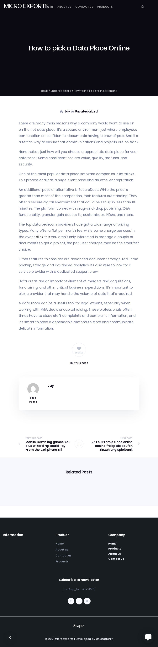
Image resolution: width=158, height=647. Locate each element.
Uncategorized (60, 91)
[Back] (79, 444)
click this (43, 237)
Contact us (84, 7)
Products (105, 7)
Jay (67, 111)
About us (64, 7)
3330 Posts (33, 400)
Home (49, 7)
